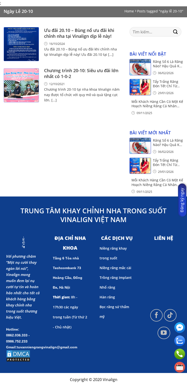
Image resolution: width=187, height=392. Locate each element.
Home (129, 11)
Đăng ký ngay (182, 200)
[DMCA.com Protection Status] (18, 355)
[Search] (175, 32)
